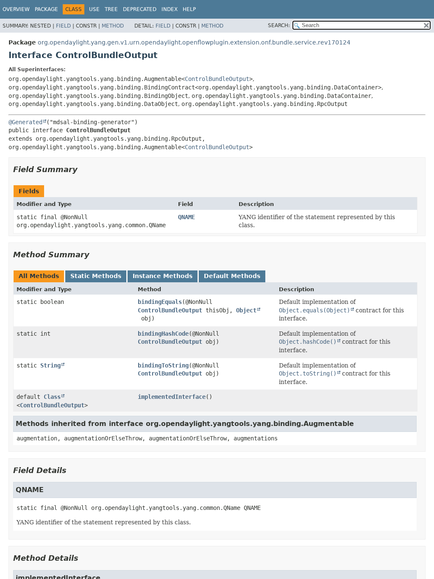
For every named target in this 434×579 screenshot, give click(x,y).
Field (63, 26)
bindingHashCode (163, 333)
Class (52, 396)
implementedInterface (172, 396)
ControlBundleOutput (217, 78)
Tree (111, 9)
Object (246, 310)
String (50, 365)
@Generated (25, 122)
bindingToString (163, 365)
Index (169, 9)
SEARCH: (279, 25)
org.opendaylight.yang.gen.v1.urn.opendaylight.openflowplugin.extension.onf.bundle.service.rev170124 (194, 42)
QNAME (186, 217)
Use (94, 9)
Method (113, 26)
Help (189, 9)
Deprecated (139, 9)
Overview (16, 9)
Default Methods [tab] (232, 276)
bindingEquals (160, 301)
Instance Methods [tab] (162, 276)
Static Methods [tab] (95, 276)
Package (46, 9)
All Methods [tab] (39, 276)
